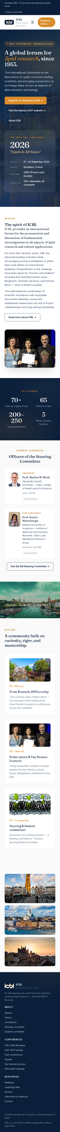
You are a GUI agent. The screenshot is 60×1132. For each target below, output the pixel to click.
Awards (8, 1059)
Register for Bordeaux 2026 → (25, 100)
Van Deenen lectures (15, 1064)
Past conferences (14, 1054)
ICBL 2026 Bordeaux (15, 1045)
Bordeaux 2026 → (45, 22)
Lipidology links (12, 1087)
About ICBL (15, 120)
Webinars (9, 1082)
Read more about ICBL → (22, 317)
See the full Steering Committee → (30, 566)
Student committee (14, 1031)
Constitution (11, 1022)
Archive (8, 1091)
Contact (9, 1101)
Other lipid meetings (15, 1068)
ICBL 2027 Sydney (14, 1050)
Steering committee (14, 1027)
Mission (8, 1012)
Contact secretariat (13, 12)
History (8, 1017)
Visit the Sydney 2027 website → (27, 110)
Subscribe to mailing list (16, 1096)
